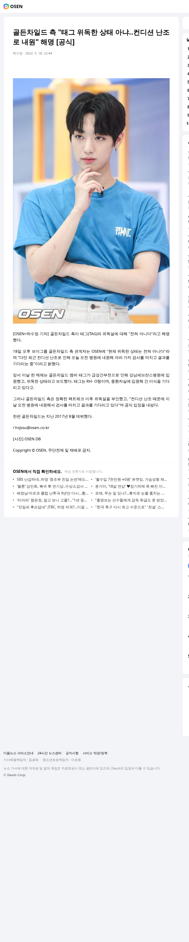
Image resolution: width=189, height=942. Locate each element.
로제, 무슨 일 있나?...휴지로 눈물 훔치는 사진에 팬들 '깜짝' (131, 493)
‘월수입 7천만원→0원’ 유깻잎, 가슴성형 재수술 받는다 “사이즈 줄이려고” (131, 479)
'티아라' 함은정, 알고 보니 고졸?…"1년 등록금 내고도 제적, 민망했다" (53, 500)
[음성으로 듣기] (137, 66)
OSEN (16, 6)
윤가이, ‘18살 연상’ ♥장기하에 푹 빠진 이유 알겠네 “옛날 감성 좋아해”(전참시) (131, 486)
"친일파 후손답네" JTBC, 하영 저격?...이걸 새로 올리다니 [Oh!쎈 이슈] (53, 507)
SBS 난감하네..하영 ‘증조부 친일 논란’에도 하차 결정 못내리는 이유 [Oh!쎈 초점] (53, 479)
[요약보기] (128, 66)
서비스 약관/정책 (95, 753)
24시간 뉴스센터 (50, 753)
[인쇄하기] (165, 66)
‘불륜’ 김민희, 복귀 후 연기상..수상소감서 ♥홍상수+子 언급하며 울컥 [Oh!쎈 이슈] (53, 486)
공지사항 (72, 753)
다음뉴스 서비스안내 (18, 753)
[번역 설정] (146, 66)
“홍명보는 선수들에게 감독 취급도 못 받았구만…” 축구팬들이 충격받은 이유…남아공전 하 (131, 500)
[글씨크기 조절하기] (155, 66)
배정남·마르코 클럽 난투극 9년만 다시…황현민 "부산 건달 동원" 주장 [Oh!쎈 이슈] (53, 493)
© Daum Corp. (14, 775)
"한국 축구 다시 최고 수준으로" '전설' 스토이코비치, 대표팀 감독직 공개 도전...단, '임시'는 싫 (131, 507)
